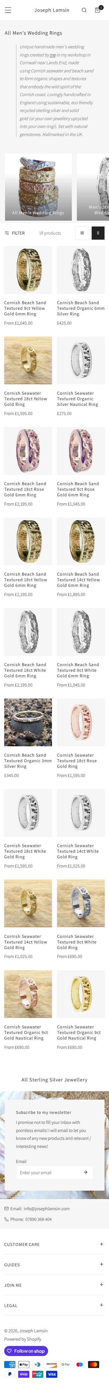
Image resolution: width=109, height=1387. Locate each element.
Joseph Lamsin (33, 1331)
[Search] (84, 10)
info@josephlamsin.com (47, 1208)
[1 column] (82, 233)
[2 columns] (98, 233)
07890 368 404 (38, 1219)
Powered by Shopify (22, 1339)
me (53, 55)
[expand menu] (8, 10)
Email (21, 1161)
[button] (97, 10)
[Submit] (86, 1172)
